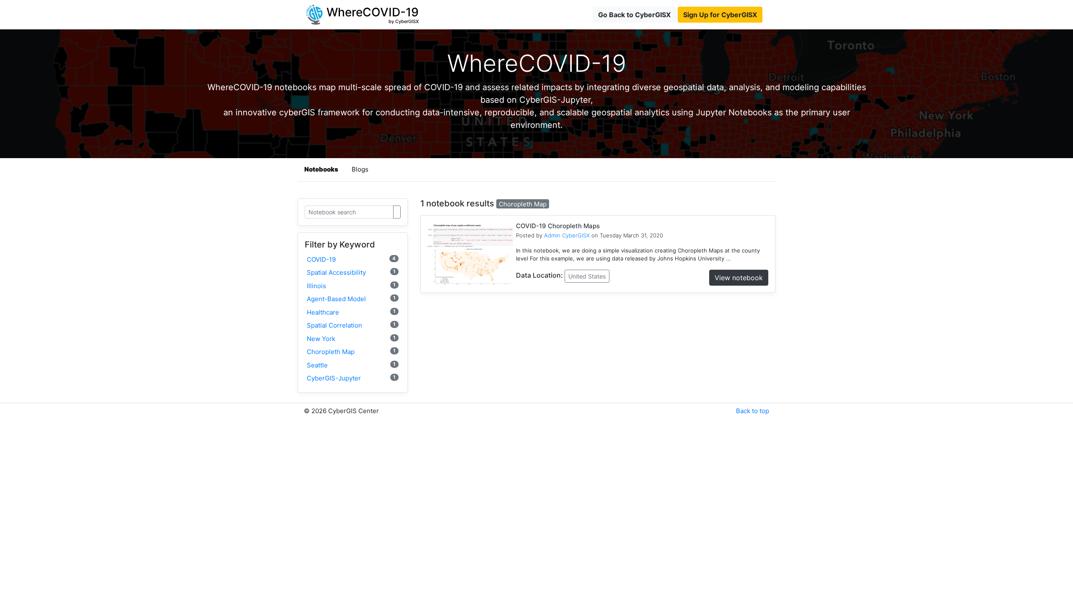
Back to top (752, 411)
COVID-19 (351, 259)
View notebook (739, 277)
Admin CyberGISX (567, 235)
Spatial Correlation (351, 325)
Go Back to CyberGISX (634, 14)
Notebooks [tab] (321, 169)
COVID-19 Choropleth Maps (558, 226)
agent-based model (351, 299)
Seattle (351, 365)
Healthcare (351, 312)
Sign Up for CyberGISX (720, 14)
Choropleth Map (351, 352)
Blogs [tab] (360, 169)
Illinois (351, 286)
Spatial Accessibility (351, 272)
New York (351, 339)
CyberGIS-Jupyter (351, 378)
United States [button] (587, 276)
